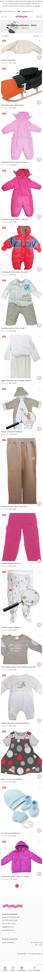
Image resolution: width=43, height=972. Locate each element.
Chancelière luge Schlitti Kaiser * (13, 105)
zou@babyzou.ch (27, 11)
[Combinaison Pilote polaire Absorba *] (21, 248)
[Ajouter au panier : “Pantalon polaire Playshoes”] (39, 561)
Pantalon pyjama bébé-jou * (11, 627)
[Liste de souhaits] (39, 40)
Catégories (21, 970)
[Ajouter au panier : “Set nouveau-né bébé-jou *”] (39, 830)
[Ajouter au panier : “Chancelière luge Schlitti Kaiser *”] (39, 102)
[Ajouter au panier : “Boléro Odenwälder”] (39, 57)
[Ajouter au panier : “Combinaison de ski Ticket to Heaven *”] (39, 216)
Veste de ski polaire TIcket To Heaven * (15, 877)
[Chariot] (40, 16)
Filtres (6, 36)
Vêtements (25, 28)
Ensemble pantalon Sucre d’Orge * (13, 328)
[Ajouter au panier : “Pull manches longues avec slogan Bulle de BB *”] (39, 664)
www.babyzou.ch (8, 930)
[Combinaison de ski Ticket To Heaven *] (21, 136)
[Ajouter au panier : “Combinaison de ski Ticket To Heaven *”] (39, 159)
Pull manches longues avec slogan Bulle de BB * (19, 667)
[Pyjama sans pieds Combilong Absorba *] (21, 697)
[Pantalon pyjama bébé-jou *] (21, 597)
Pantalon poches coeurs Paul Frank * (14, 507)
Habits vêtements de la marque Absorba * (16, 381)
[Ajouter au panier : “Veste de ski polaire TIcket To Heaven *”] (39, 874)
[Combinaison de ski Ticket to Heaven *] (21, 193)
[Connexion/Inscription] (37, 16)
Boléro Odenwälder (8, 60)
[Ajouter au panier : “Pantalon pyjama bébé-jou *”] (39, 625)
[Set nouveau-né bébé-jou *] (21, 808)
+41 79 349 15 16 (8, 11)
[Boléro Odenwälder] (21, 48)
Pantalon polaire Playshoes (11, 563)
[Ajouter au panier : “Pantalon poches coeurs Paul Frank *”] (39, 504)
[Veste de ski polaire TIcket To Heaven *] (21, 857)
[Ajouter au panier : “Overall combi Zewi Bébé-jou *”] (39, 429)
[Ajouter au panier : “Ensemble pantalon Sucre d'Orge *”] (39, 325)
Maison (16, 28)
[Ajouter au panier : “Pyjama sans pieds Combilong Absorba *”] (39, 720)
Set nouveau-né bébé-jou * (11, 833)
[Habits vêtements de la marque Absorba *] (21, 356)
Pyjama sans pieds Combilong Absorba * (15, 723)
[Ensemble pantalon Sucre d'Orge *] (21, 302)
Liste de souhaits (34, 970)
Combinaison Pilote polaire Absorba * (14, 272)
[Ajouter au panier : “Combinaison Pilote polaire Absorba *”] (39, 269)
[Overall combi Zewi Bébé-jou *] (21, 408)
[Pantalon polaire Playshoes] (21, 537)
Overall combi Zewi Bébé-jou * (12, 432)
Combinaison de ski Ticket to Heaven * (15, 219)
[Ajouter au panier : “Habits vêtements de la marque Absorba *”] (39, 378)
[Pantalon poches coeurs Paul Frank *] (21, 471)
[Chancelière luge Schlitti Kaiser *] (21, 85)
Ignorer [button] (37, 6)
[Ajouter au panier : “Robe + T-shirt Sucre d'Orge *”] (39, 776)
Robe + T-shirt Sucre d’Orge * (12, 779)
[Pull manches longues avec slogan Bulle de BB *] (21, 649)
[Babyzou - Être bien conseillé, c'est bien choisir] (21, 16)
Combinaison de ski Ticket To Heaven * (15, 162)
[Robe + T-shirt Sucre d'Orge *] (21, 753)
